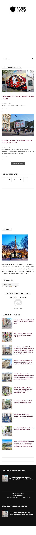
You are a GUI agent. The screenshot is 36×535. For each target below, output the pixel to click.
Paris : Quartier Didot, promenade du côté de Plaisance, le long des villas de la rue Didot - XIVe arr (24, 321)
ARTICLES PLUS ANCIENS (18, 163)
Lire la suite (4, 108)
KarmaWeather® (20, 308)
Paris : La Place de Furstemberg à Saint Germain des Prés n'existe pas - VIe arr (23, 401)
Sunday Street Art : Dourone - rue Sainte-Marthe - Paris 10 (18, 98)
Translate (14, 287)
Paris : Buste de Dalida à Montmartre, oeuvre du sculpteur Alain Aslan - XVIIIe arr (24, 428)
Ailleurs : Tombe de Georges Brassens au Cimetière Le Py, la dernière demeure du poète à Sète (23, 335)
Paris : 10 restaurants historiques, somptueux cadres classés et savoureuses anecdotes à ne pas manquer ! (23, 416)
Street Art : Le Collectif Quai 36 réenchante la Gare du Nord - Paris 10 (17, 142)
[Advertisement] (18, 37)
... (2, 111)
